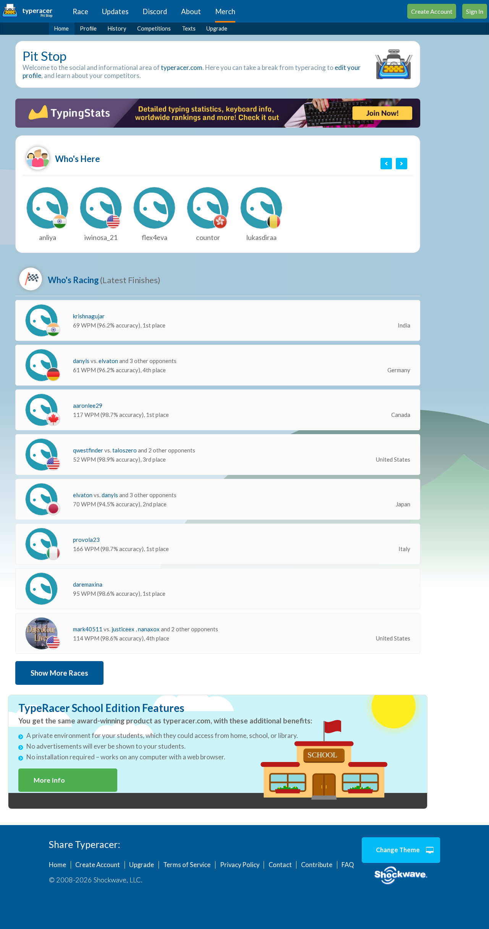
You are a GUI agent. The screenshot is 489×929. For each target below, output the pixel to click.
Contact (280, 865)
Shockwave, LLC (401, 875)
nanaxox (149, 629)
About (191, 11)
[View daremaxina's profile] (41, 588)
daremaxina (87, 584)
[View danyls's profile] (41, 365)
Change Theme (398, 850)
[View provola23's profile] (41, 544)
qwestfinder (88, 450)
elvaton (109, 360)
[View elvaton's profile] (41, 499)
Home (61, 28)
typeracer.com (181, 67)
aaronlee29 (87, 405)
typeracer (37, 10)
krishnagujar (89, 316)
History (117, 28)
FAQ (348, 865)
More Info (49, 780)
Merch (225, 11)
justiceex (124, 629)
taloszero (125, 450)
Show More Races (59, 673)
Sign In (474, 11)
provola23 (86, 539)
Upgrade (216, 28)
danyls (82, 360)
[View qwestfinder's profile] (41, 454)
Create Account (431, 11)
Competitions (154, 28)
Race (80, 11)
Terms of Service (186, 865)
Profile (88, 28)
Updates (115, 11)
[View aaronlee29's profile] (41, 410)
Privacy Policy (239, 865)
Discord (154, 11)
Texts (189, 28)
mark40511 (88, 629)
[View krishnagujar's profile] (41, 320)
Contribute (316, 865)
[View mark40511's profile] (41, 633)
